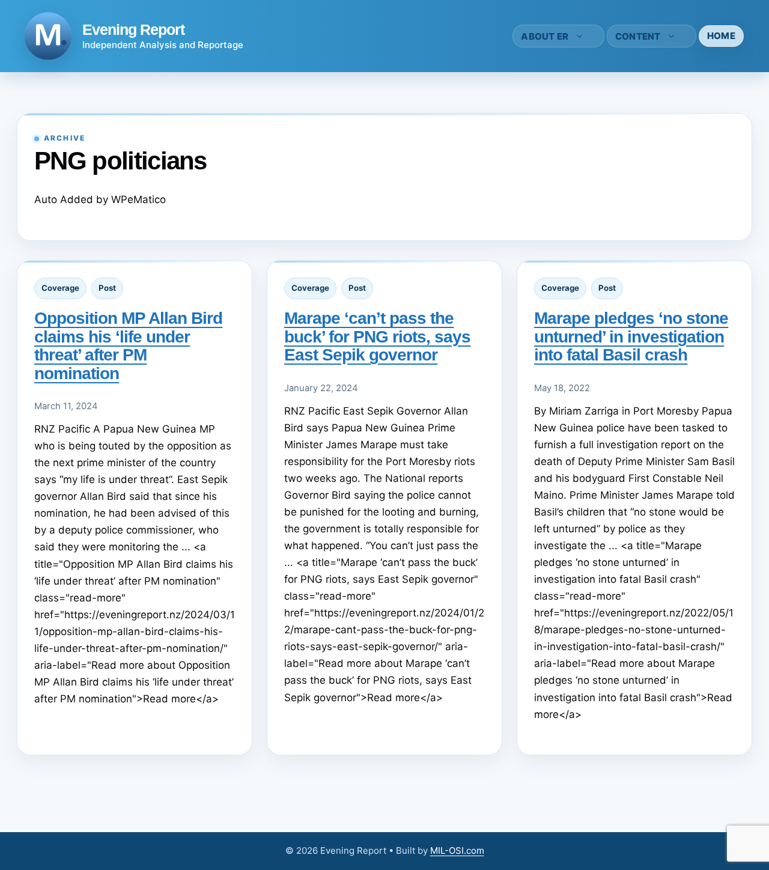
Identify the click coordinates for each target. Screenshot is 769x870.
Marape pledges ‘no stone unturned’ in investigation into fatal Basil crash (631, 336)
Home (721, 35)
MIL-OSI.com (457, 850)
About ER (544, 36)
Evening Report (133, 29)
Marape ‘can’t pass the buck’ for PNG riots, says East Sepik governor (377, 336)
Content (638, 36)
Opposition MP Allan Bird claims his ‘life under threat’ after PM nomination (128, 345)
